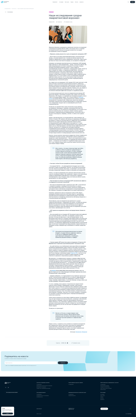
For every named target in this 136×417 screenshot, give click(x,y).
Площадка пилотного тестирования (43, 395)
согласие (8, 365)
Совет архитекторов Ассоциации (106, 388)
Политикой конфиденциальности (31, 365)
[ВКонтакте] (64, 343)
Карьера (101, 396)
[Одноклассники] (65, 343)
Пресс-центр (14, 8)
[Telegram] (62, 343)
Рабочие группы (103, 389)
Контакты (102, 398)
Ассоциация (102, 394)
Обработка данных (39, 413)
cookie (3, 411)
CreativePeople (129, 413)
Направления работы (72, 395)
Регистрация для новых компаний (11, 392)
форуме (54, 270)
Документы (102, 399)
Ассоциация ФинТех (8, 8)
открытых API (73, 253)
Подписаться (63, 362)
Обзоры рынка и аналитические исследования (44, 385)
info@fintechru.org (71, 408)
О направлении (39, 384)
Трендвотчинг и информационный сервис (43, 388)
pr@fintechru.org (71, 409)
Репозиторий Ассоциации (104, 385)
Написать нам (104, 408)
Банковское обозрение (81, 332)
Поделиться (60, 21)
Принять (7, 413)
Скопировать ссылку (68, 21)
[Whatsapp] (67, 343)
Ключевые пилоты (40, 396)
